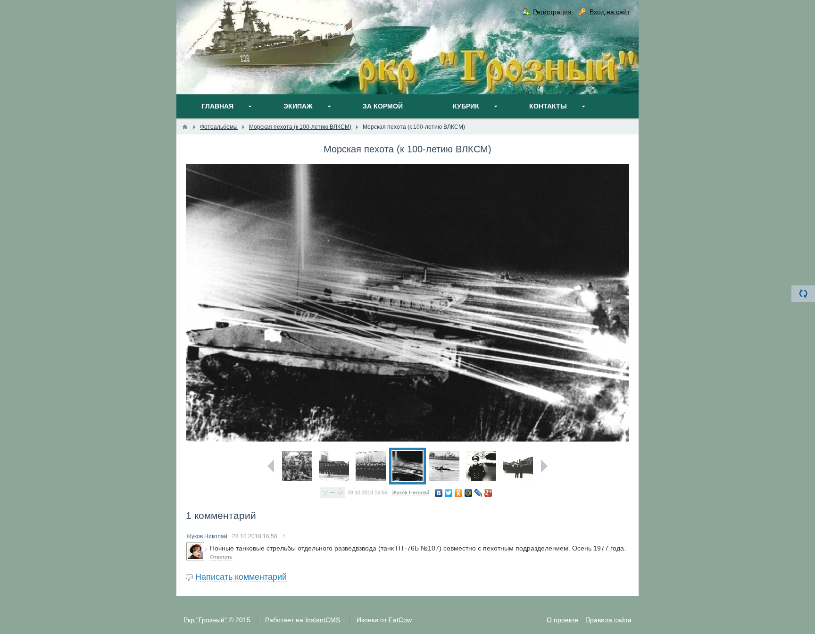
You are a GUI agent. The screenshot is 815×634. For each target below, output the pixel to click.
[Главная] (185, 126)
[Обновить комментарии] (803, 293)
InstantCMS (322, 620)
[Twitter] (449, 493)
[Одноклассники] (459, 493)
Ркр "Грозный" (205, 620)
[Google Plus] (488, 493)
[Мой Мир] (469, 493)
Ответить (221, 557)
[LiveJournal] (478, 493)
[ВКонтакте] (439, 493)
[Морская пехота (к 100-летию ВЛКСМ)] (297, 466)
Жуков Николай (410, 492)
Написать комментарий (241, 577)
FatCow (400, 620)
